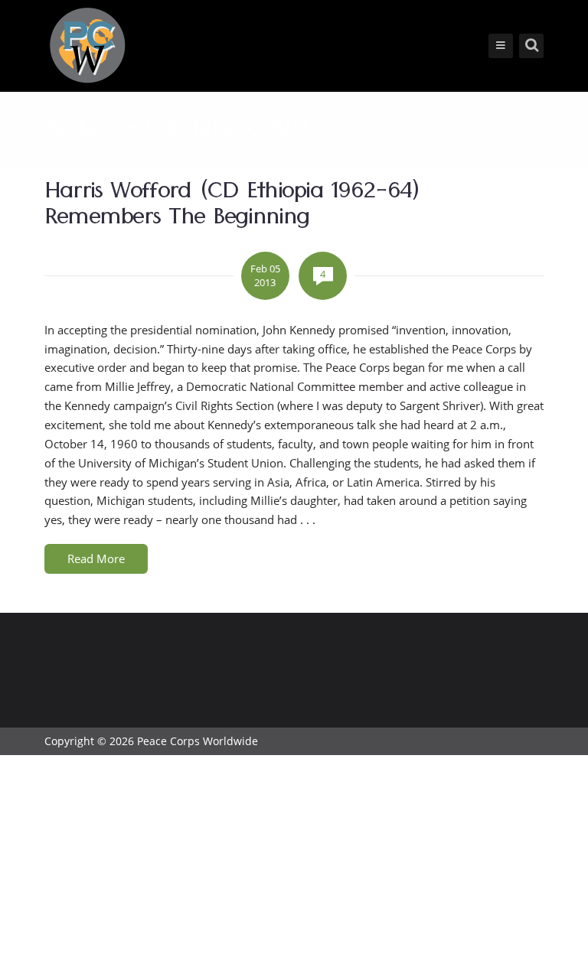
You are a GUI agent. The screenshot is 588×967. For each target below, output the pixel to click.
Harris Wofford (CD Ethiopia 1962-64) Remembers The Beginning (232, 207)
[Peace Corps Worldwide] (87, 47)
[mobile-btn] (500, 46)
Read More (96, 558)
